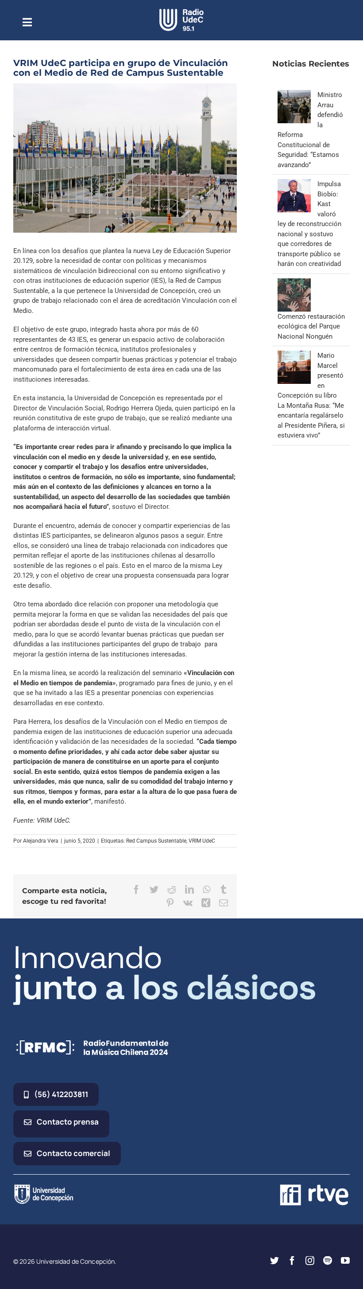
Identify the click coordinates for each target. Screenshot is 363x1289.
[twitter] (274, 1260)
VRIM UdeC (202, 841)
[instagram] (309, 1260)
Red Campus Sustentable (156, 841)
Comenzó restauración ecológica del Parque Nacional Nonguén (311, 326)
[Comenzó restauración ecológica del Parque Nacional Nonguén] (294, 283)
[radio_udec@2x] (181, 12)
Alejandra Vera (40, 841)
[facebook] (292, 1260)
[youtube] (345, 1260)
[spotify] (327, 1260)
